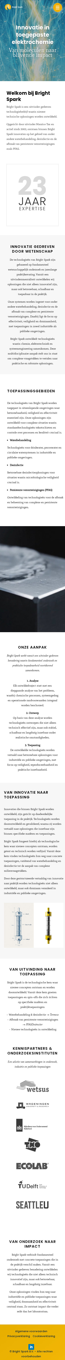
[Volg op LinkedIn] (31, 1347)
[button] (57, 7)
